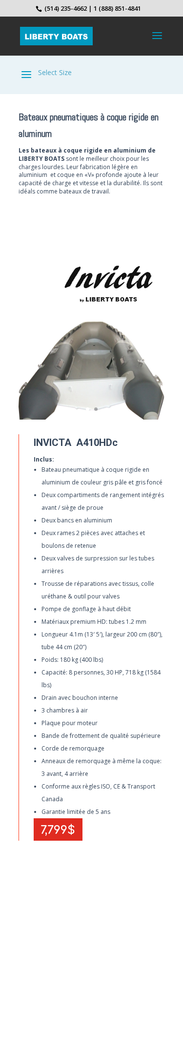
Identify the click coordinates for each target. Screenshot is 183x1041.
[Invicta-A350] (92, 417)
